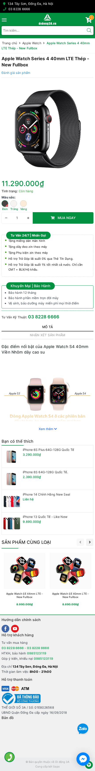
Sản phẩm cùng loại (26, 542)
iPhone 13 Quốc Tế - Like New (45, 517)
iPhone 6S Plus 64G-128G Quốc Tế (48, 450)
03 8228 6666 (19, 9)
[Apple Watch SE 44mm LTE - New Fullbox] (24, 580)
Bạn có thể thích (17, 441)
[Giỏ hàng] (89, 21)
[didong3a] (47, 19)
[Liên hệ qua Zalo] (82, 728)
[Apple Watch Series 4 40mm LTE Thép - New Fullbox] (47, 128)
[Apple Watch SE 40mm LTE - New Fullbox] (70, 580)
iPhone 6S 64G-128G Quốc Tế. (45, 472)
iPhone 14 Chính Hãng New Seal (46, 494)
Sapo (56, 766)
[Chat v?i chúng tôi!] (83, 759)
